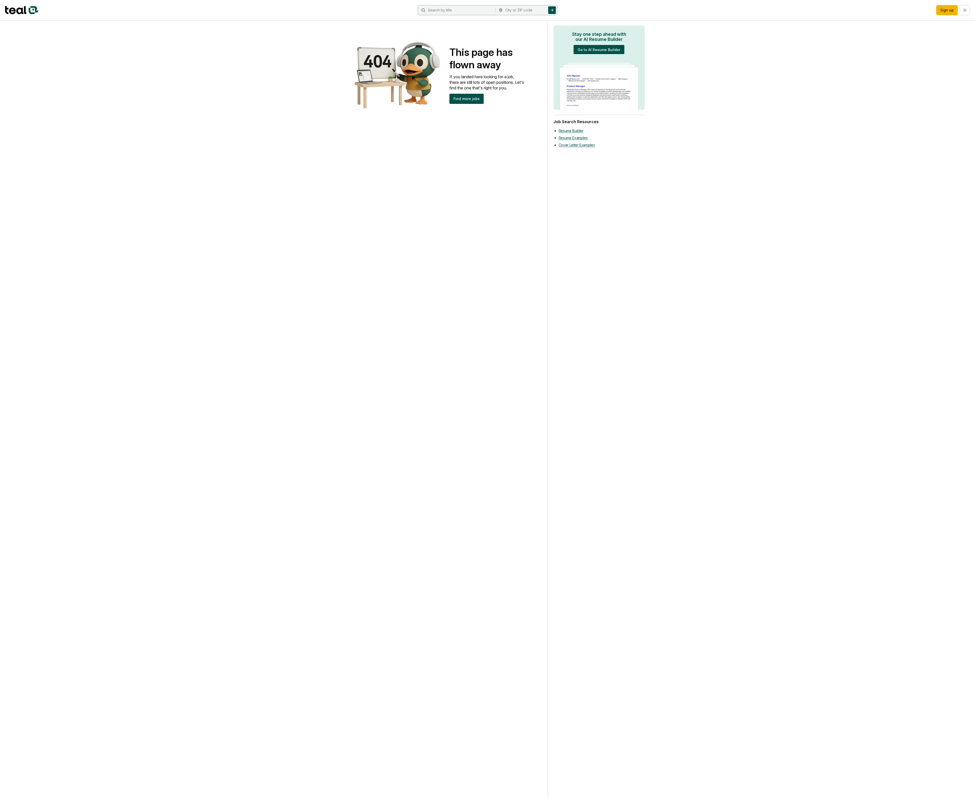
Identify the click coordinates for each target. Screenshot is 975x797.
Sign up (947, 10)
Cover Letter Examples (577, 145)
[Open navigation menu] (965, 10)
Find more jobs (466, 99)
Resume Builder (571, 131)
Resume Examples (573, 138)
